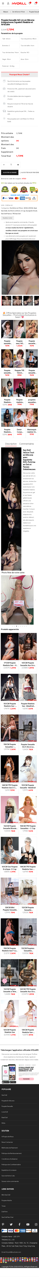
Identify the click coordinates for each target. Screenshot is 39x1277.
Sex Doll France (6, 214)
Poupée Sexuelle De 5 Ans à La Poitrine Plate (28, 745)
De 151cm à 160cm (14, 211)
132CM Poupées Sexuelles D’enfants (27, 949)
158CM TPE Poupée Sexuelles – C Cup (28, 827)
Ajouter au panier (9, 172)
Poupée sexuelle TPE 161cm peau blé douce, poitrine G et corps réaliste (32, 342)
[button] (3, 600)
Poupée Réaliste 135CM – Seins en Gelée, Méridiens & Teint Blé (7, 431)
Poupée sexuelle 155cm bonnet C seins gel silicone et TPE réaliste (7, 342)
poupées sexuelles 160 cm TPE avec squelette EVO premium (31, 401)
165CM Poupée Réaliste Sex (10, 1031)
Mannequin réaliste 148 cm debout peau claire (32, 431)
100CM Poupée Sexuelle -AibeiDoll (28, 786)
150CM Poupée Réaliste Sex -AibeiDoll (10, 705)
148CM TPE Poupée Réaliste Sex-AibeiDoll (28, 868)
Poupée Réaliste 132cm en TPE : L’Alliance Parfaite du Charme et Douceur (7, 401)
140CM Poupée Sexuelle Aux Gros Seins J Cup (27, 664)
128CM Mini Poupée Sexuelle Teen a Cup (10, 908)
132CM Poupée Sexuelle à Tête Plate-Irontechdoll (9, 990)
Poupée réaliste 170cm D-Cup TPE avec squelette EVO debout (19, 401)
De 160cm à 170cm (16, 208)
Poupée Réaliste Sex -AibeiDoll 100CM (27, 705)
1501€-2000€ (28, 208)
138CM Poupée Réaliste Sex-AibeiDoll (28, 1031)
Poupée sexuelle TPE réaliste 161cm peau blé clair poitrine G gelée (7, 371)
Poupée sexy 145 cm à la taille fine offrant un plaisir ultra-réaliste (19, 342)
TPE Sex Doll (16, 214)
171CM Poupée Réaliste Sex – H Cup (9, 664)
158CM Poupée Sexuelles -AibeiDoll (10, 745)
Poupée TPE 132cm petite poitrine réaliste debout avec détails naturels (19, 371)
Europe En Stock (31, 211)
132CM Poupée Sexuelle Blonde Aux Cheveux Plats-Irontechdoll (9, 827)
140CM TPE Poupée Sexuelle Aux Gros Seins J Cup (28, 990)
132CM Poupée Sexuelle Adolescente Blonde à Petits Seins (28, 908)
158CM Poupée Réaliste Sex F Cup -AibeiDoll (9, 949)
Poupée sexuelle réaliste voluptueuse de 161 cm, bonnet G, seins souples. (32, 371)
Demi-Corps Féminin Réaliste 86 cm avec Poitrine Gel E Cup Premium (19, 431)
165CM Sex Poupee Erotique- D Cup (10, 868)
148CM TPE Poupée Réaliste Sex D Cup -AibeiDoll (10, 786)
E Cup (23, 211)
